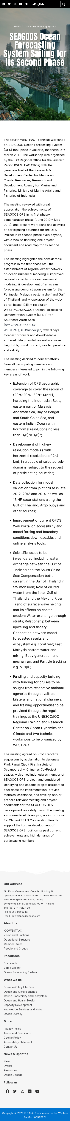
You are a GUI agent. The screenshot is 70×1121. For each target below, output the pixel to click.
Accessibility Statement (18, 1042)
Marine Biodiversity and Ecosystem (25, 996)
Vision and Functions (16, 935)
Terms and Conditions (17, 1033)
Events (8, 1065)
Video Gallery (12, 967)
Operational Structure (17, 939)
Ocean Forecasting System (40, 26)
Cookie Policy (12, 1037)
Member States (13, 944)
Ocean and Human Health (19, 1000)
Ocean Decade (13, 1074)
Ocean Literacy (13, 1013)
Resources (10, 1070)
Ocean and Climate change (20, 991)
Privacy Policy (12, 1028)
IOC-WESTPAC (13, 930)
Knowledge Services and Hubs (23, 1009)
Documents (11, 963)
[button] (63, 4)
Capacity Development (18, 1004)
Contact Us (10, 1046)
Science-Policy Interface (19, 987)
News (17, 26)
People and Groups (16, 948)
